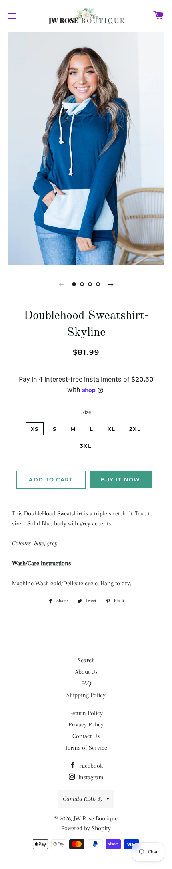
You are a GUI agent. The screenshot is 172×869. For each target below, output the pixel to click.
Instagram (90, 777)
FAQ (86, 683)
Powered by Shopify (86, 828)
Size (86, 412)
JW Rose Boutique (96, 818)
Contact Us (86, 736)
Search (86, 660)
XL (112, 429)
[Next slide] (111, 284)
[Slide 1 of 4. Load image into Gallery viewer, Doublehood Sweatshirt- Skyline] (74, 284)
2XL (135, 429)
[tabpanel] (86, 147)
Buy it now (120, 479)
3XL (86, 446)
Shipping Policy (86, 695)
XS (35, 429)
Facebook (90, 765)
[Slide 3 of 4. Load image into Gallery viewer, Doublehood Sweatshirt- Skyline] (90, 284)
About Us (86, 671)
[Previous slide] (61, 284)
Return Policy (86, 713)
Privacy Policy (86, 724)
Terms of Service (86, 747)
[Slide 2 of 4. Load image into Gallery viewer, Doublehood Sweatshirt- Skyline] (82, 284)
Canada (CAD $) (82, 798)
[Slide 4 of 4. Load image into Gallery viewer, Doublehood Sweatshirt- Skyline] (98, 284)
